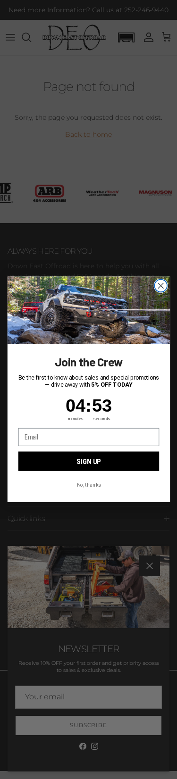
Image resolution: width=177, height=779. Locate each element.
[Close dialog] (160, 286)
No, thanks (88, 485)
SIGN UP (88, 461)
